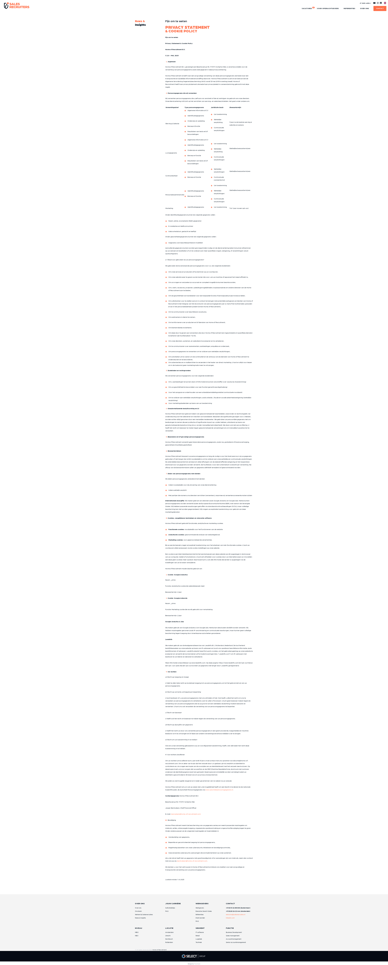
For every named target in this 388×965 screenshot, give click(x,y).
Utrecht (167, 935)
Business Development (234, 932)
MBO (137, 932)
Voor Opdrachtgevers (328, 8)
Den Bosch (169, 939)
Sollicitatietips (170, 908)
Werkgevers (200, 908)
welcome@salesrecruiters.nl (235, 914)
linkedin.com (230, 918)
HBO (136, 935)
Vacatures (308, 8)
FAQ (166, 911)
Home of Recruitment (160, 949)
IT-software (200, 932)
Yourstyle (197, 963)
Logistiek (199, 939)
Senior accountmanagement (236, 942)
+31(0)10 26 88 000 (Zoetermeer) (238, 908)
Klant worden (200, 918)
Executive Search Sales (204, 911)
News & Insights (140, 918)
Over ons (364, 8)
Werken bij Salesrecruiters (144, 914)
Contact (380, 8)
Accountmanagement (233, 939)
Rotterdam (169, 942)
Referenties (349, 8)
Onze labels (365, 3)
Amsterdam (169, 932)
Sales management (232, 935)
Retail (198, 935)
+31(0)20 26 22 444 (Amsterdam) (238, 911)
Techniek (199, 942)
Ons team (138, 911)
